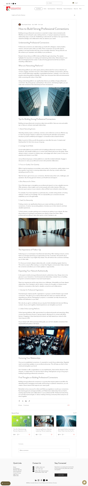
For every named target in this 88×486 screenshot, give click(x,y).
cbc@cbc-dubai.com (40, 467)
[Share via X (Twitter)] (22, 401)
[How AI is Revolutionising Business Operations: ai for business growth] (22, 421)
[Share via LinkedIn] (26, 401)
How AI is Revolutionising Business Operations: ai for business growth (20, 430)
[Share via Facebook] (19, 401)
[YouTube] (15, 3)
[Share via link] (29, 401)
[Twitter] (13, 3)
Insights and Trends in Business (18, 15)
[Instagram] (9, 3)
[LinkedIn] (7, 3)
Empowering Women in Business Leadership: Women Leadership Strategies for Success (44, 430)
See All (74, 412)
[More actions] (68, 24)
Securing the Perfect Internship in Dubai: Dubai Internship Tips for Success (66, 430)
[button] (74, 15)
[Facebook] (11, 3)
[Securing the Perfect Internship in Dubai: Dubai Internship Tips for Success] (66, 421)
